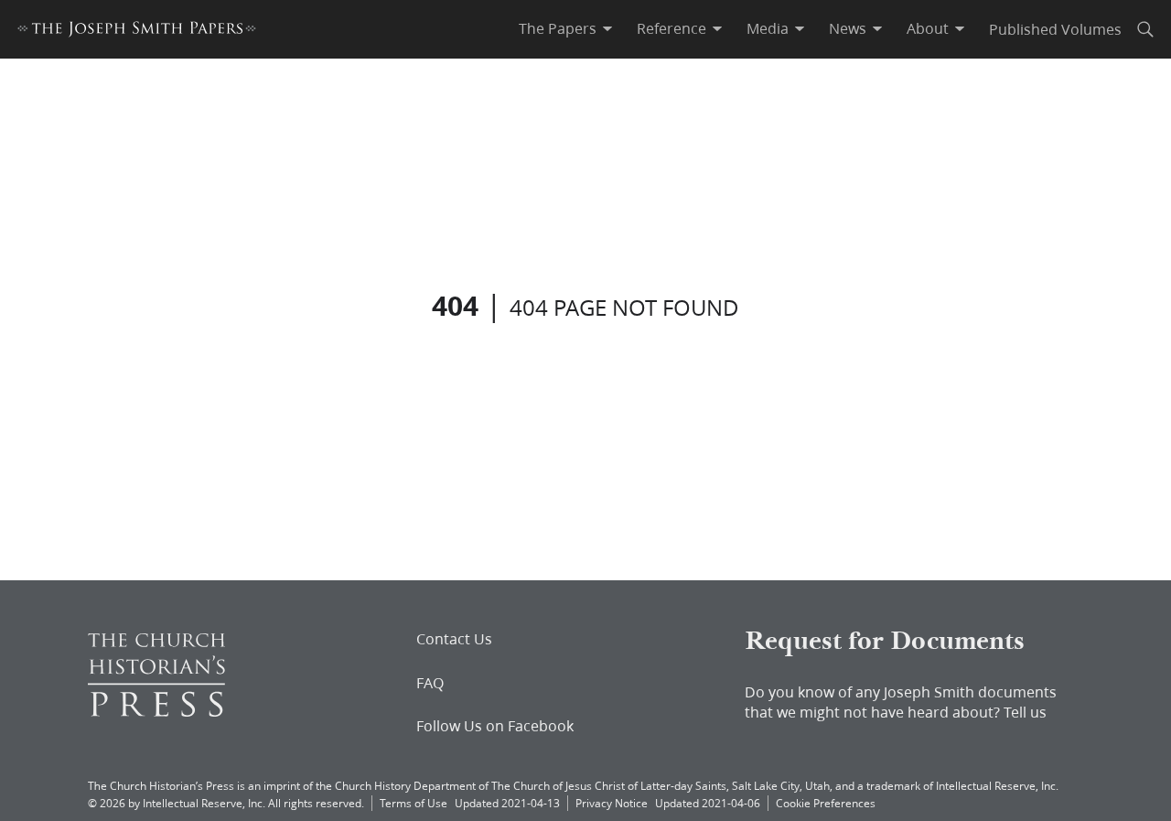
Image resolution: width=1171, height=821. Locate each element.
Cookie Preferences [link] (826, 803)
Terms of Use (413, 803)
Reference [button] (671, 28)
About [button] (928, 28)
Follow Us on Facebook (495, 726)
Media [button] (768, 28)
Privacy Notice (611, 803)
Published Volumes (1055, 28)
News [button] (847, 28)
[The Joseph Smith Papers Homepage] (137, 31)
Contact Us (454, 639)
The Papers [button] (557, 28)
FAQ (430, 683)
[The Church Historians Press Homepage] (156, 710)
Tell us (1025, 711)
